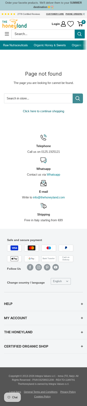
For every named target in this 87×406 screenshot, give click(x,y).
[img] (8, 14)
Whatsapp (53, 174)
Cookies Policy (42, 396)
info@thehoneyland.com (49, 197)
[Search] (80, 34)
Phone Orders (74, 14)
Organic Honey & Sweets (50, 45)
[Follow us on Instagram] (38, 267)
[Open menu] (6, 34)
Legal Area (15, 392)
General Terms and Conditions (40, 392)
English (57, 281)
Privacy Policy (68, 392)
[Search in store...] (78, 98)
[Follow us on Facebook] (30, 267)
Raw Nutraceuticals (15, 45)
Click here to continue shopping (43, 111)
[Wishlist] (71, 24)
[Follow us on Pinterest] (47, 267)
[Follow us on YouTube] (55, 267)
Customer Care (55, 14)
